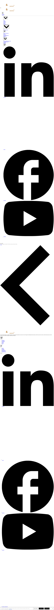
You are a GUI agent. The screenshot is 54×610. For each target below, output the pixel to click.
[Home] (7, 6)
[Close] (53, 608)
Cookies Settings (35, 608)
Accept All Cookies (47, 608)
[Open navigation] (0, 7)
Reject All (41, 608)
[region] (27, 608)
